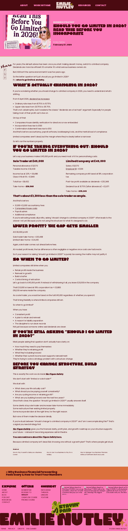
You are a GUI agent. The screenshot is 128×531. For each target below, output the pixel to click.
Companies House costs (26, 208)
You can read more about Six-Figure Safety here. (37, 437)
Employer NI (71, 169)
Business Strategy (63, 22)
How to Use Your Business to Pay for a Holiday (59, 453)
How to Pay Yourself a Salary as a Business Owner (27, 453)
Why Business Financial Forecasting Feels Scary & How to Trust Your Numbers (34, 473)
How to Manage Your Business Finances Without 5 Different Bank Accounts (94, 453)
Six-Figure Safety (54, 374)
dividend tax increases (39, 99)
